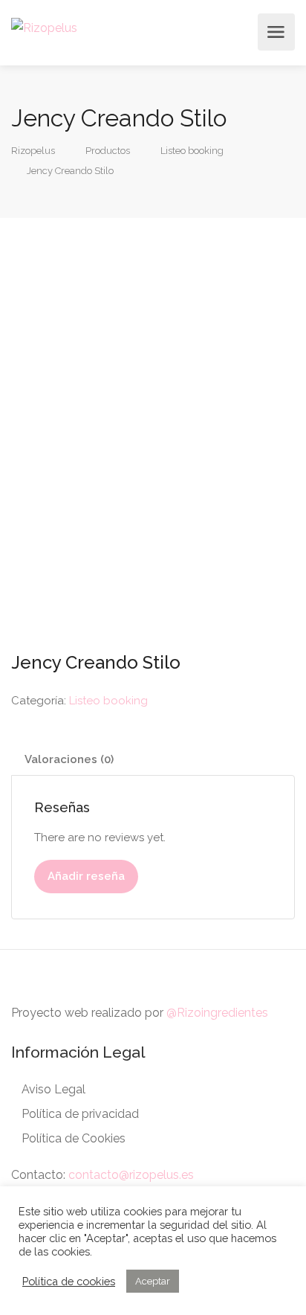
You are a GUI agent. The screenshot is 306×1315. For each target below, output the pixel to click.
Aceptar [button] (152, 1281)
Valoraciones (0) (69, 759)
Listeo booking (108, 700)
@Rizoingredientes (217, 1013)
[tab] (153, 760)
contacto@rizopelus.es (131, 1175)
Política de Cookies (74, 1138)
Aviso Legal (53, 1089)
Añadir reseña (86, 876)
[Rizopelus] (44, 27)
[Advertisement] (153, 401)
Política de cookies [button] (68, 1281)
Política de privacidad (80, 1114)
